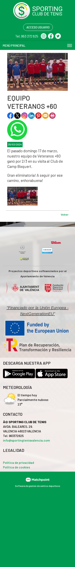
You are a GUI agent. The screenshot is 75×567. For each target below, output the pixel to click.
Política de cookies (16, 467)
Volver (64, 214)
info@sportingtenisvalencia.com (26, 440)
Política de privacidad (18, 462)
